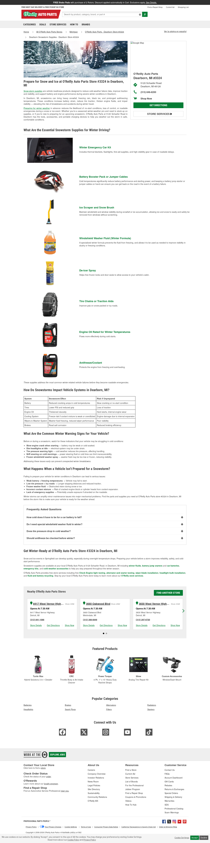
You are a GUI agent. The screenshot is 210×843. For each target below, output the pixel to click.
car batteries (173, 565)
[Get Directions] (137, 42)
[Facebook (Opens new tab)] (164, 821)
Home (26, 31)
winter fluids (135, 565)
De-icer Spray (87, 270)
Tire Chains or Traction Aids (96, 301)
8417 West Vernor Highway (48, 604)
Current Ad (170, 7)
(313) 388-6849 (90, 619)
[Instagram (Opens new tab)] (174, 821)
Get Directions (158, 105)
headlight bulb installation (172, 572)
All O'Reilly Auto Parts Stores (49, 31)
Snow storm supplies (33, 91)
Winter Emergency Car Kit (95, 147)
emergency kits (31, 568)
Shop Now (146, 98)
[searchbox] (102, 14)
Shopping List (183, 7)
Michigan (74, 31)
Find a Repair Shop (155, 7)
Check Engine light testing (92, 572)
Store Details (36, 625)
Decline (204, 838)
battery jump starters (152, 565)
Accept (194, 838)
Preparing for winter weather (37, 108)
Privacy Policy (90, 840)
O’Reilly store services (132, 575)
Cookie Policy (73, 840)
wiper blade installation (147, 572)
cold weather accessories (56, 568)
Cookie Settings (182, 838)
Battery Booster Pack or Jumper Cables (103, 177)
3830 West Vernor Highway (154, 604)
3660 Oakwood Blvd (98, 604)
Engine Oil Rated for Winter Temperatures (104, 332)
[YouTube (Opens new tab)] (179, 821)
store (43, 767)
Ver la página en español (175, 31)
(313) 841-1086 (37, 619)
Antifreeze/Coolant (90, 362)
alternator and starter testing (120, 572)
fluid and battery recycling (40, 575)
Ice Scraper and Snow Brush (96, 207)
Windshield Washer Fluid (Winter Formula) (105, 238)
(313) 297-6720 (143, 619)
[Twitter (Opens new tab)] (169, 821)
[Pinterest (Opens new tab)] (184, 821)
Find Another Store (168, 592)
